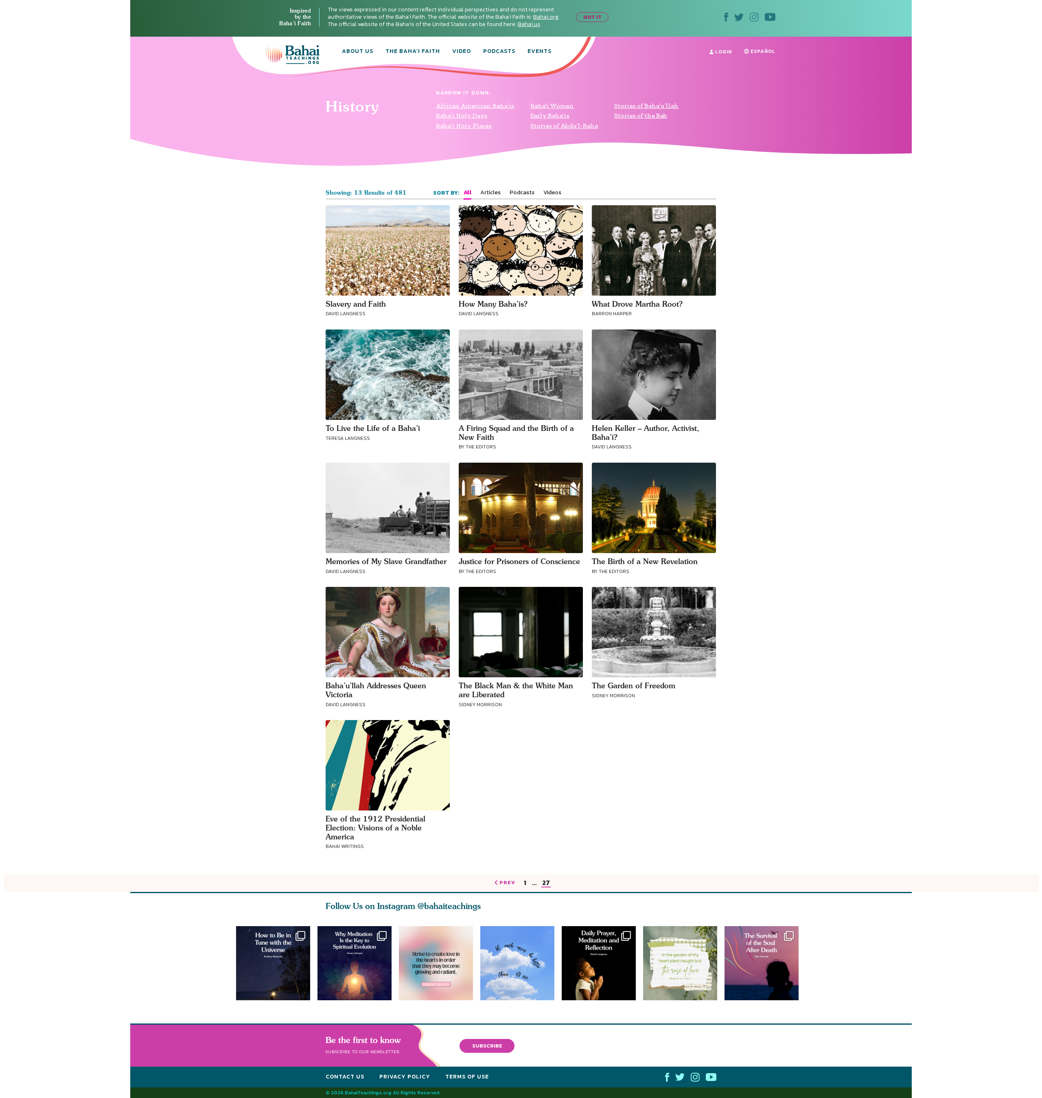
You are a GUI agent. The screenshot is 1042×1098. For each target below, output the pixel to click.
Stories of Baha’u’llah (646, 106)
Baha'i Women (552, 106)
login (723, 52)
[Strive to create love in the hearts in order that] (436, 963)
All (467, 193)
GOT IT (592, 17)
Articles (490, 193)
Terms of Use (467, 1076)
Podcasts (499, 51)
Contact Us (345, 1076)
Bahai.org (545, 17)
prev (507, 883)
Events (540, 51)
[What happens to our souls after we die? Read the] (765, 963)
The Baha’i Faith (412, 51)
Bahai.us (529, 24)
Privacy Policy (404, 1076)
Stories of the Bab (640, 115)
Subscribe (487, 1046)
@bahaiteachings (449, 906)
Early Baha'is (549, 115)
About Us (357, 51)
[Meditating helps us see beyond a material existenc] (354, 963)
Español (762, 51)
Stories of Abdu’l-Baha (564, 126)
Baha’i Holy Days (461, 115)
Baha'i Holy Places (464, 126)
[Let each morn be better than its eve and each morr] (521, 963)
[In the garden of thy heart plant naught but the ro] (684, 963)
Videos (552, 193)
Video (461, 51)
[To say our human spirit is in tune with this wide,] (273, 963)
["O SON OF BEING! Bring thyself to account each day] (602, 963)
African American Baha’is (475, 106)
